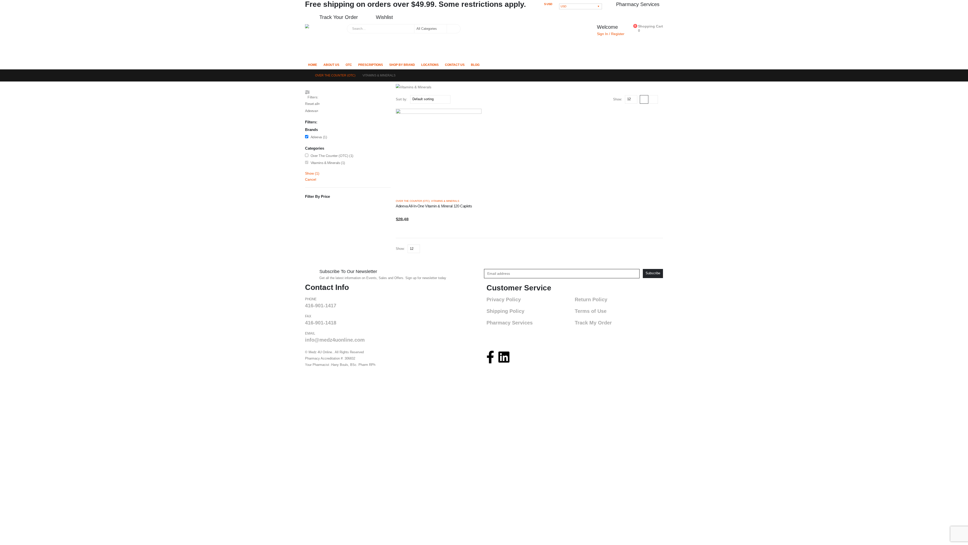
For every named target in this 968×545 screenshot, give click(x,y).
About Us (331, 65)
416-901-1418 (320, 322)
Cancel (310, 179)
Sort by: (401, 99)
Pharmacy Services (510, 322)
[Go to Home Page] (306, 75)
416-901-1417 (320, 305)
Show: (617, 99)
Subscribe (653, 273)
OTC (349, 65)
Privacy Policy (504, 299)
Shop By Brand (402, 65)
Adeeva (316, 137)
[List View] (653, 99)
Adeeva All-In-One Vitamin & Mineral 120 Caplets (434, 206)
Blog (475, 65)
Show (312, 173)
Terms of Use (591, 311)
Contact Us (455, 65)
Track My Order (593, 322)
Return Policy (591, 299)
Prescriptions (370, 65)
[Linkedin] (504, 357)
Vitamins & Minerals (445, 201)
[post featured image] (438, 151)
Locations (430, 65)
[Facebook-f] (490, 357)
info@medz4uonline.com (335, 340)
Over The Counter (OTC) (413, 201)
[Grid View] (644, 99)
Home (312, 65)
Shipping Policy (505, 311)
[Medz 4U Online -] (324, 41)
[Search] (453, 28)
